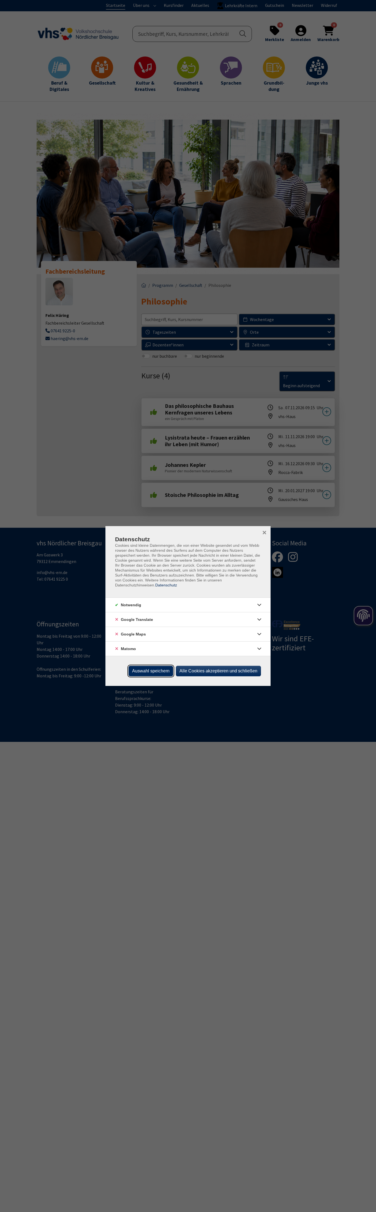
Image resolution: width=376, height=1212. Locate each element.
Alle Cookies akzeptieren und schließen (218, 671)
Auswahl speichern (151, 671)
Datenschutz (166, 585)
